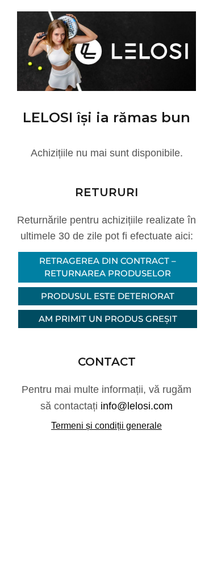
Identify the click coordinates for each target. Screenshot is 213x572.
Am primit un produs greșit (108, 318)
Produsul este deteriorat (107, 296)
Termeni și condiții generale (106, 425)
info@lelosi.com (137, 406)
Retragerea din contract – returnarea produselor (107, 267)
